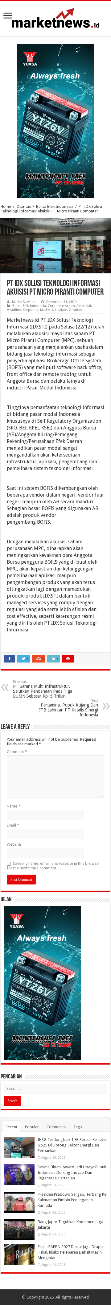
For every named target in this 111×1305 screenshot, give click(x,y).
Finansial (84, 306)
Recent (11, 1127)
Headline (14, 310)
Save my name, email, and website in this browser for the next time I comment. (53, 865)
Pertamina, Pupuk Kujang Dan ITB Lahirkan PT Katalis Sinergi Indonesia (68, 708)
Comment (17, 751)
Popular (32, 1127)
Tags (77, 1127)
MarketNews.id (23, 302)
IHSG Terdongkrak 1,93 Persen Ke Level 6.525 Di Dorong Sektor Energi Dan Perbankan (72, 1145)
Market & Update (53, 310)
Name (13, 806)
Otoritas (23, 206)
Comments (56, 1127)
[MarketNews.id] (55, 17)
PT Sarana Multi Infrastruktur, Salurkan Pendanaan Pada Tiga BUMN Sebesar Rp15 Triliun (42, 689)
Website (14, 844)
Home (6, 206)
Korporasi (30, 310)
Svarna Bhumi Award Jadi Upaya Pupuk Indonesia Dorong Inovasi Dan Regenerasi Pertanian (72, 1172)
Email (13, 825)
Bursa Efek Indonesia (54, 206)
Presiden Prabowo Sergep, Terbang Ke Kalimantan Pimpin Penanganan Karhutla (72, 1200)
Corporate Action (61, 306)
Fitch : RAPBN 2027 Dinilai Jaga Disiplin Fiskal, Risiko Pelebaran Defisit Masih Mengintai (71, 1252)
